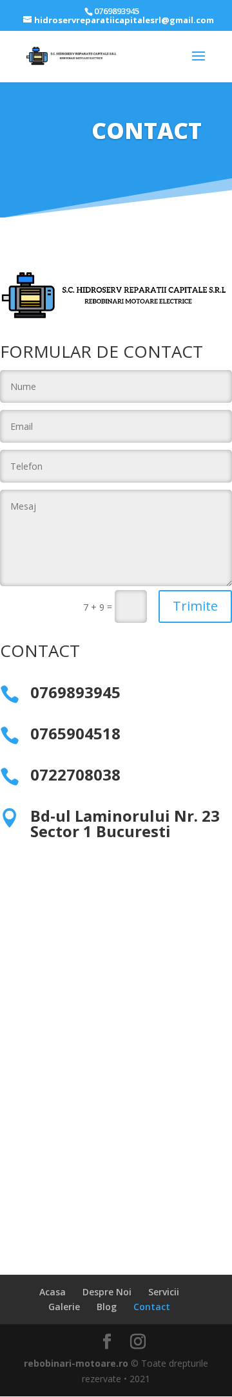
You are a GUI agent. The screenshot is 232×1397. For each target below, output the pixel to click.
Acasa (52, 1292)
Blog (107, 1306)
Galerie (64, 1306)
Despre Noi (106, 1292)
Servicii (163, 1292)
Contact (151, 1306)
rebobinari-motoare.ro (76, 1363)
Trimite (195, 606)
